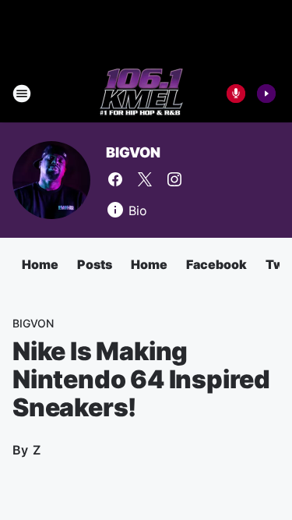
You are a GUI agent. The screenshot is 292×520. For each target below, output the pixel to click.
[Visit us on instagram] (174, 179)
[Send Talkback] (236, 93)
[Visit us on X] (144, 179)
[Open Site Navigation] (21, 93)
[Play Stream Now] (266, 93)
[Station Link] (141, 94)
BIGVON (133, 152)
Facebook (216, 264)
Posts (94, 264)
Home (40, 264)
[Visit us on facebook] (115, 179)
